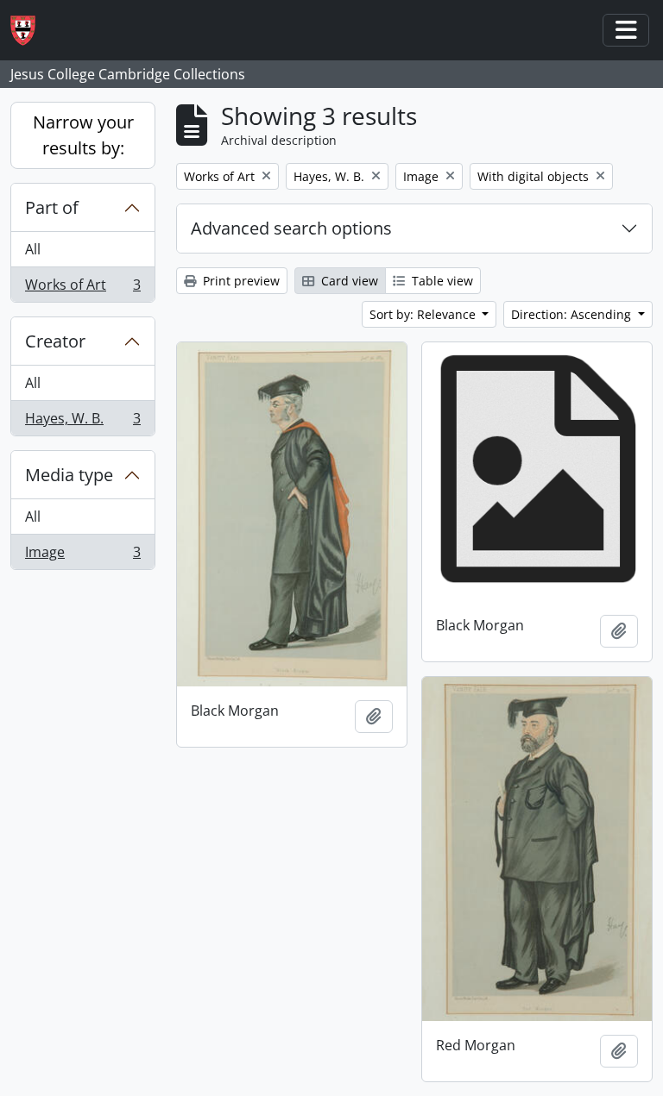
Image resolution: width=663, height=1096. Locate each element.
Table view (440, 280)
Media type (69, 474)
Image (82, 555)
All (33, 249)
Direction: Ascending (573, 314)
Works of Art (82, 288)
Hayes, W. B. (82, 422)
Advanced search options (291, 228)
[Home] (29, 31)
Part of (52, 207)
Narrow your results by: (83, 135)
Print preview (239, 280)
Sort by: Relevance (424, 314)
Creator (55, 341)
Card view (348, 280)
